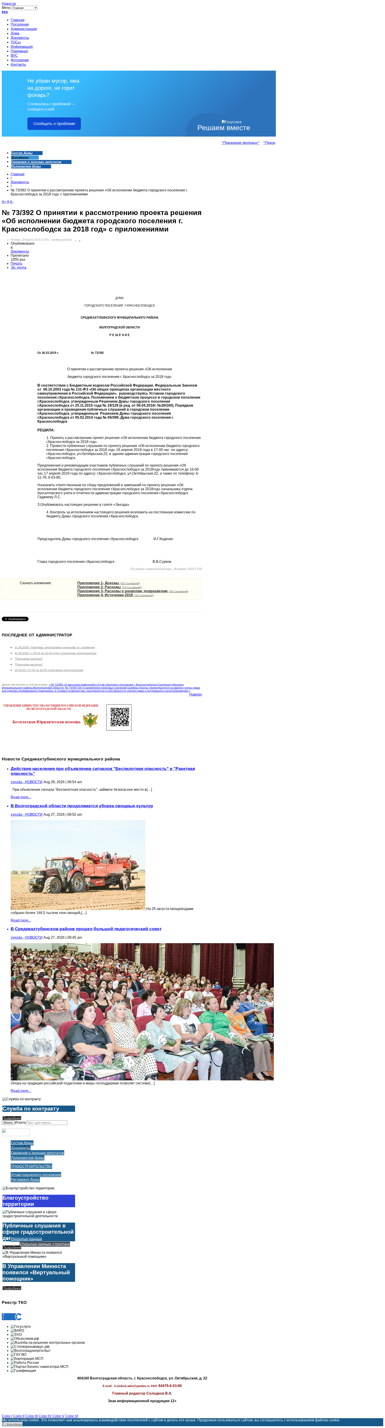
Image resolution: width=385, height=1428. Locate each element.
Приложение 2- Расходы (109, 587)
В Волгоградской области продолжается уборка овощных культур (82, 805)
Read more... (21, 797)
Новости (9, 4)
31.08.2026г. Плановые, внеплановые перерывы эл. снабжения (55, 647)
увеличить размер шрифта (79, 240)
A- (11, 202)
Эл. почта (18, 267)
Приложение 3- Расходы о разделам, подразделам (132, 591)
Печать (16, 263)
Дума (15, 33)
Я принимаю (12, 1424)
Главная (18, 20)
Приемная (19, 51)
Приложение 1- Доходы (108, 583)
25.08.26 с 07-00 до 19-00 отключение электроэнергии (49, 670)
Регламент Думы (25, 1179)
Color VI (71, 1416)
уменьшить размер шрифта (75, 240)
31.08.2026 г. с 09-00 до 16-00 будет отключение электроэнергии (55, 653)
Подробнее (11, 1118)
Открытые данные (26, 1239)
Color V (58, 1416)
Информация (22, 47)
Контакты (18, 65)
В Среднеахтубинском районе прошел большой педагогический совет (86, 928)
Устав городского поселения (36, 1174)
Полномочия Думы (26, 166)
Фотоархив (20, 60)
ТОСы (16, 42)
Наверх (195, 694)
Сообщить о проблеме (54, 123)
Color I (7, 1416)
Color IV (45, 1416)
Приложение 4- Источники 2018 (115, 595)
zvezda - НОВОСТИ (27, 782)
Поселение (20, 25)
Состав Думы (22, 153)
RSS (5, 12)
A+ (4, 202)
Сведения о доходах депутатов (36, 162)
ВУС (14, 56)
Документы (20, 38)
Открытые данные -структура (45, 1244)
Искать (8, 1122)
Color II (19, 1416)
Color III (31, 1416)
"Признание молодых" (230, 143)
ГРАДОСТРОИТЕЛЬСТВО (31, 1166)
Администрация (24, 29)
